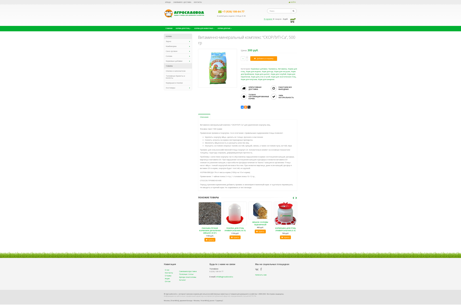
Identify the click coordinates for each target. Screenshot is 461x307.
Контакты (198, 2)
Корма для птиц (183, 28)
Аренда (168, 2)
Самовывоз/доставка (188, 271)
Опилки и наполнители (175, 71)
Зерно (168, 41)
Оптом (167, 281)
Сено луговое (171, 51)
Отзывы (168, 275)
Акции (167, 278)
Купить (211, 240)
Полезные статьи (186, 274)
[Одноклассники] (245, 107)
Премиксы (272, 69)
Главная (168, 28)
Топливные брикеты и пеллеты (175, 77)
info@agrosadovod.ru (224, 277)
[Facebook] (261, 270)
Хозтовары (170, 87)
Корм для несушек (282, 71)
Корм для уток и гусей (260, 76)
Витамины (282, 69)
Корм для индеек (253, 71)
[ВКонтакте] (242, 107)
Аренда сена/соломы (187, 277)
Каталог (182, 280)
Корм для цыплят (262, 74)
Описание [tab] (204, 117)
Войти (293, 2)
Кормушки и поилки (174, 83)
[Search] (294, 11)
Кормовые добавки (259, 69)
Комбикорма (171, 46)
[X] (249, 107)
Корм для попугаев (249, 79)
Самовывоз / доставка (182, 2)
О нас (167, 270)
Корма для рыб (224, 28)
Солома (169, 56)
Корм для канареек (266, 79)
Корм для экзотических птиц (283, 76)
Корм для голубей (278, 74)
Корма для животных (203, 28)
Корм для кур (267, 71)
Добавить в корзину (265, 58)
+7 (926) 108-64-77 (233, 11)
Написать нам (261, 275)
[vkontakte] (257, 270)
